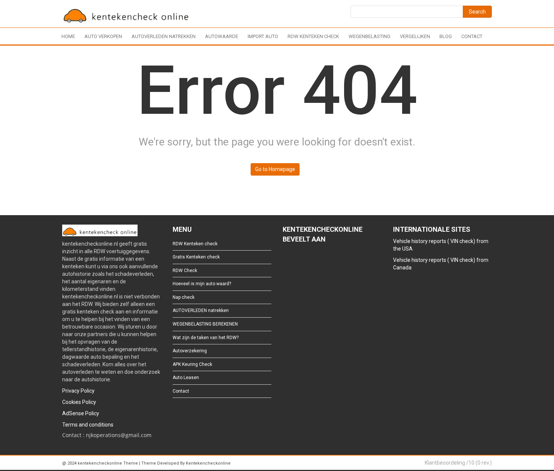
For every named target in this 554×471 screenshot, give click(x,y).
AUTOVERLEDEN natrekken (164, 36)
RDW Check (185, 270)
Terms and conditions (87, 425)
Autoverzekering (190, 350)
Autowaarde (221, 36)
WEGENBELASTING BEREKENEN (205, 324)
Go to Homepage (275, 169)
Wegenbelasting (369, 36)
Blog (445, 36)
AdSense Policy (80, 413)
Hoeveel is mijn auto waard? (202, 283)
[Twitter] (298, 259)
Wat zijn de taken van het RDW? (206, 337)
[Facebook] (286, 259)
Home (68, 36)
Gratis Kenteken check (196, 257)
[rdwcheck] (126, 14)
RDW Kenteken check (313, 36)
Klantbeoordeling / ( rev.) (458, 463)
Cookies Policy (79, 402)
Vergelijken (415, 36)
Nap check (183, 297)
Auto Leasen (186, 377)
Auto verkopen (103, 36)
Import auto (263, 36)
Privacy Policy (78, 391)
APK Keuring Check (192, 364)
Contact (471, 36)
